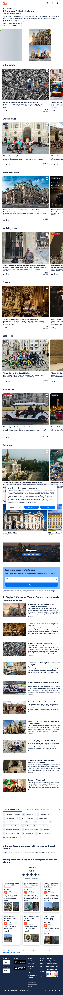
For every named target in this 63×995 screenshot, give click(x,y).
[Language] (52, 3)
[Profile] (57, 3)
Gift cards (42, 971)
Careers (41, 963)
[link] (25, 520)
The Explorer (42, 975)
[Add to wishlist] (47, 70)
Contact (30, 961)
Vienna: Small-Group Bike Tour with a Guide (31, 917)
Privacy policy (31, 966)
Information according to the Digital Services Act (32, 982)
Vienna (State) (18, 951)
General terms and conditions (32, 976)
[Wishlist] (47, 3)
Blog (41, 966)
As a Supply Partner (51, 961)
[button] (25, 520)
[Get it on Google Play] (20, 962)
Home (4, 951)
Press (41, 969)
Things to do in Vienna (30, 951)
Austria (10, 951)
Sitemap (30, 986)
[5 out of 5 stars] (11, 889)
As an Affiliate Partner (52, 966)
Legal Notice (31, 963)
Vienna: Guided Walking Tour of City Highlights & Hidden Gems (31, 885)
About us (42, 961)
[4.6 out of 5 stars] (7, 21)
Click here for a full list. (49, 853)
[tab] (12, 809)
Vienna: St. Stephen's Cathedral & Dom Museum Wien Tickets (50, 918)
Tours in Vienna (44, 951)
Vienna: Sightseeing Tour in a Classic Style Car (11, 917)
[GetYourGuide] (5, 3)
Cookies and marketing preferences (31, 971)
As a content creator (51, 963)
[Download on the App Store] (20, 968)
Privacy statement (49, 592)
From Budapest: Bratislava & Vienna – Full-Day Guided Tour (11, 885)
